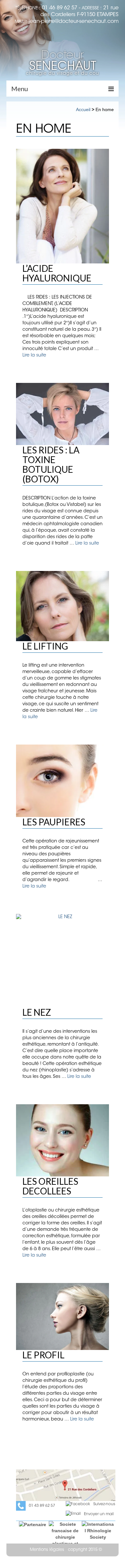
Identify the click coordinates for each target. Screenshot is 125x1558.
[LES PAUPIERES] (62, 781)
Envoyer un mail (99, 1514)
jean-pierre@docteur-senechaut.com (74, 21)
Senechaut (62, 61)
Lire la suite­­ (34, 355)
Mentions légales (47, 1550)
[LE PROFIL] (62, 1316)
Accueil (83, 109)
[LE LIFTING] (62, 606)
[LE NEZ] (62, 960)
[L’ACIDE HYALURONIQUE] (62, 206)
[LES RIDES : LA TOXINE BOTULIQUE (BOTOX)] (62, 414)
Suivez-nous (104, 1504)
